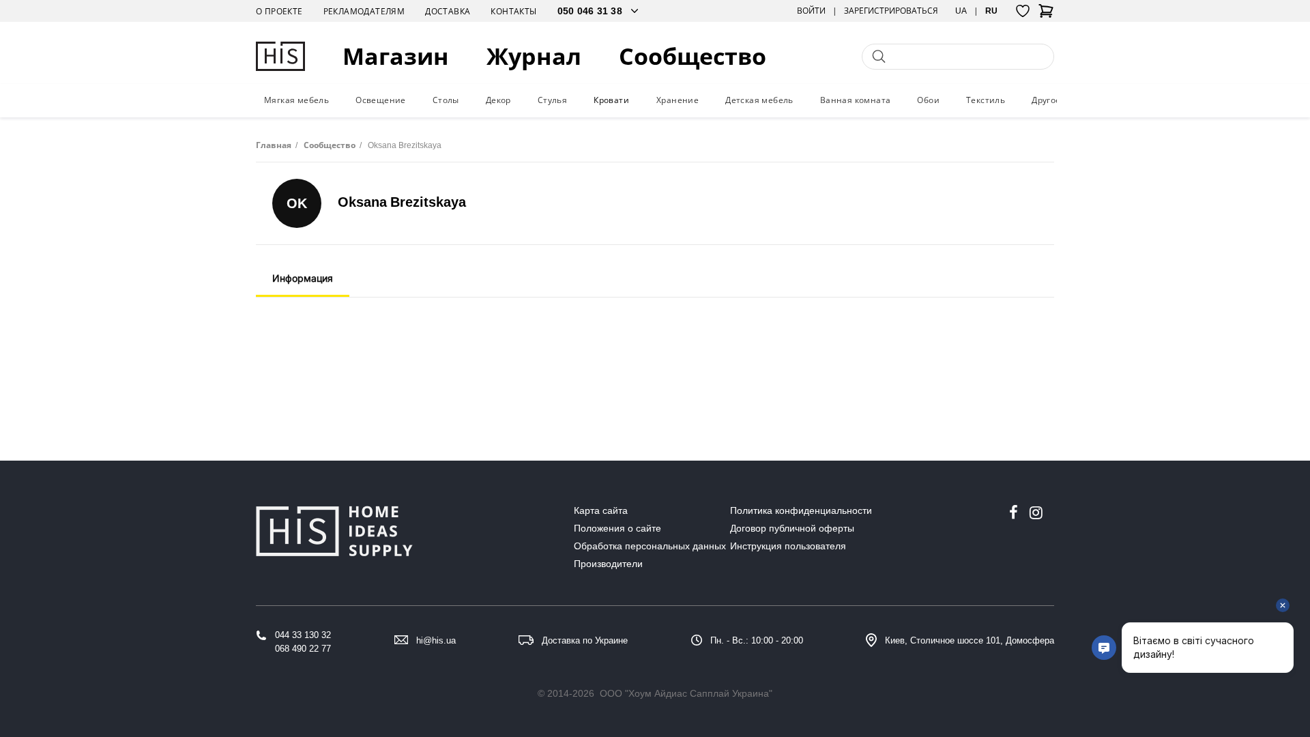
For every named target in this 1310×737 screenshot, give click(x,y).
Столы (446, 100)
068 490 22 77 (303, 649)
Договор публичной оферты (792, 528)
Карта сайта (601, 510)
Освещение (380, 100)
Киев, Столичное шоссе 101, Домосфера (969, 640)
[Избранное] (1023, 11)
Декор (498, 100)
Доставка (447, 11)
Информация (302, 278)
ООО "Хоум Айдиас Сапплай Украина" (686, 693)
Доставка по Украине (585, 640)
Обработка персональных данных (650, 545)
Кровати (611, 100)
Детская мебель (759, 100)
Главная (273, 145)
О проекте (279, 11)
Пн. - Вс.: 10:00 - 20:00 (756, 640)
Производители (608, 563)
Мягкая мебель (296, 100)
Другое (1046, 100)
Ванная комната (855, 100)
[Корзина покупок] (1046, 15)
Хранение (677, 100)
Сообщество (692, 56)
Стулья (552, 100)
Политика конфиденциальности (801, 510)
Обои (928, 100)
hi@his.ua (436, 640)
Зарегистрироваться (891, 10)
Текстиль (985, 100)
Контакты (513, 11)
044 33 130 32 (303, 635)
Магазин (396, 56)
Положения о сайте (617, 528)
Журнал (533, 56)
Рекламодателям (364, 11)
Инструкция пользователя (788, 545)
